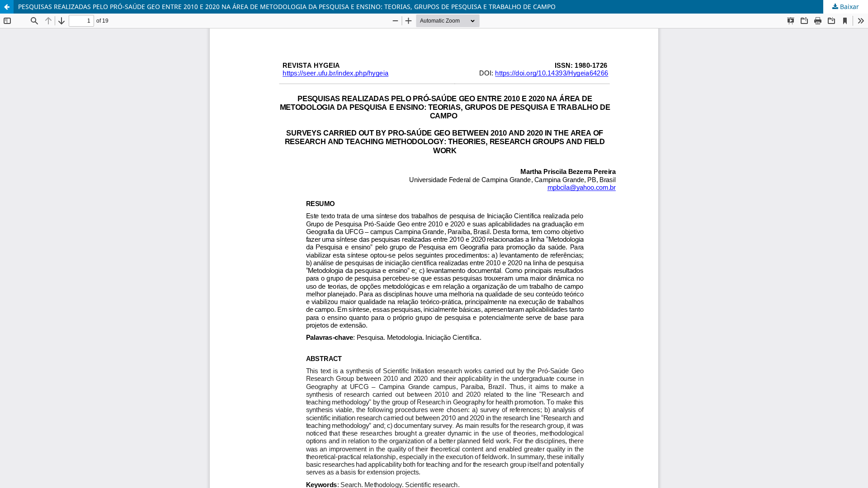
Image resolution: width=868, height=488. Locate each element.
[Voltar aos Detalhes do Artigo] (7, 7)
